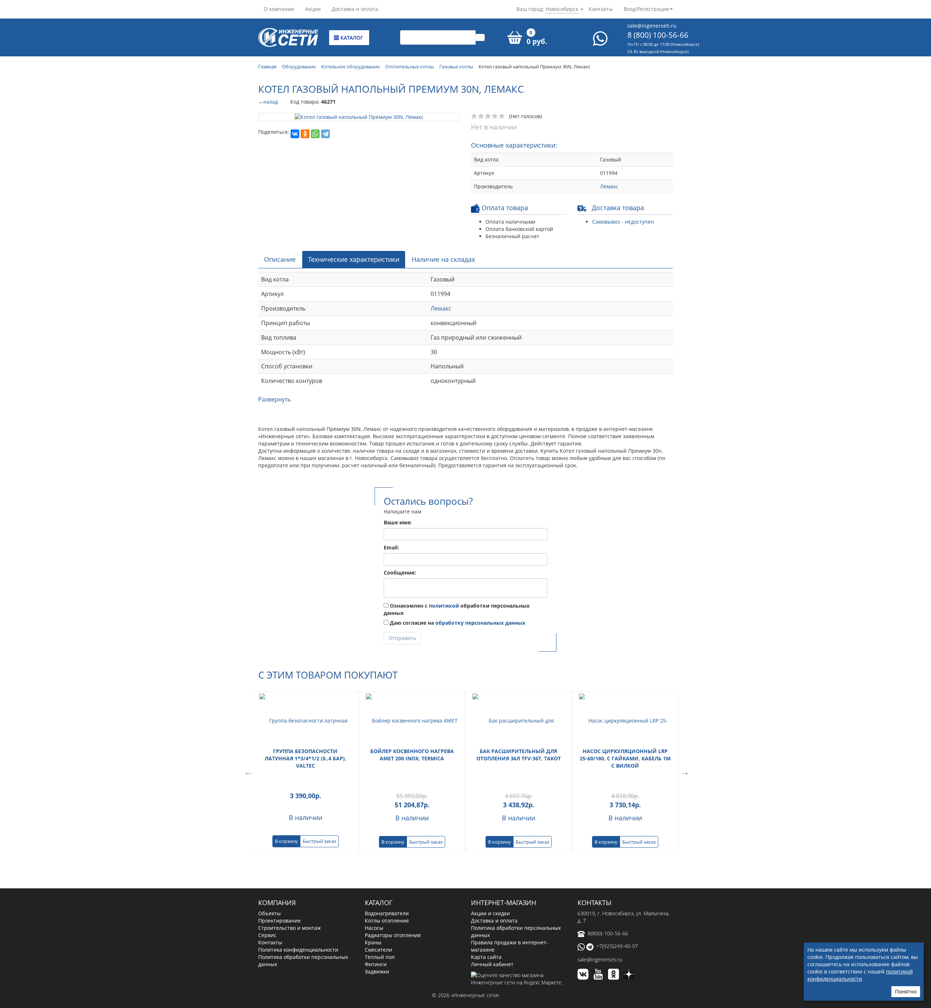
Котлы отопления (387, 920)
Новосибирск (562, 8)
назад (270, 101)
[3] (488, 116)
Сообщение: (400, 572)
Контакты (601, 8)
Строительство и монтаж (289, 927)
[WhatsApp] (315, 133)
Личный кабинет (492, 964)
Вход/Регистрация (646, 8)
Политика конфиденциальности (298, 949)
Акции (313, 8)
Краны (373, 942)
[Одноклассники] (305, 133)
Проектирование (279, 920)
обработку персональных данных (480, 622)
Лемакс (609, 186)
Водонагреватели (387, 913)
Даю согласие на (456, 622)
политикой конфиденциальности (860, 975)
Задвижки (377, 971)
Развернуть (274, 399)
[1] (474, 116)
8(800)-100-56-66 (608, 933)
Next (683, 771)
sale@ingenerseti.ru (651, 25)
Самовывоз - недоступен (623, 221)
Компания (277, 902)
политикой (444, 605)
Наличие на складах (443, 259)
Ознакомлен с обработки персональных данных (457, 609)
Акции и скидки (490, 913)
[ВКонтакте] (295, 133)
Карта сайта (486, 956)
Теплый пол (380, 956)
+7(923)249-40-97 (617, 946)
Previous (247, 771)
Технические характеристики (353, 259)
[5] (502, 116)
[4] (495, 116)
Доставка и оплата (355, 8)
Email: (391, 547)
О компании (279, 8)
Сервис (267, 935)
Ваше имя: (398, 522)
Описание (280, 259)
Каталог (351, 37)
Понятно (905, 991)
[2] (481, 116)
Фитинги (376, 964)
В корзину (286, 841)
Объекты (269, 913)
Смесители (378, 949)
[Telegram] (325, 133)
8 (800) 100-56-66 (657, 35)
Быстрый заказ (319, 841)
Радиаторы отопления (393, 935)
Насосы (374, 927)
